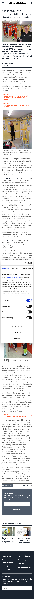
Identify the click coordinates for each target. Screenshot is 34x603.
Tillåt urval (17, 332)
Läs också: (16, 97)
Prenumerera (7, 556)
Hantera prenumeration (7, 561)
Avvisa (17, 338)
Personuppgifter (24, 567)
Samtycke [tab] (5, 268)
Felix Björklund (7, 64)
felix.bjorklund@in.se (8, 66)
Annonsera (6, 570)
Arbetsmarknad (7, 485)
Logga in (31, 3)
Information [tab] (15, 268)
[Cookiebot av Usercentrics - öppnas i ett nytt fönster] (24, 263)
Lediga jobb (6, 566)
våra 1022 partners (13, 277)
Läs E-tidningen (24, 556)
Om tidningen (23, 560)
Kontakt (21, 564)
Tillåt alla (17, 326)
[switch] (29, 306)
